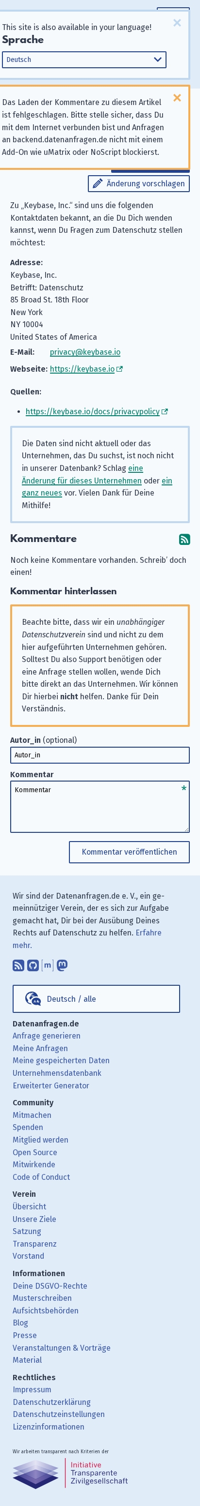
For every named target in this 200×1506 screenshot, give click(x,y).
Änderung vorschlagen (146, 183)
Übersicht (29, 1206)
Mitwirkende (34, 1164)
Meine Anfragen (40, 1048)
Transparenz (35, 1244)
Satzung (27, 1231)
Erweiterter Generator (51, 1085)
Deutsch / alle (71, 999)
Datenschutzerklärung (52, 1402)
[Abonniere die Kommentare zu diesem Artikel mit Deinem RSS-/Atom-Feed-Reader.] (184, 538)
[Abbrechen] (177, 23)
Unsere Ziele (34, 1219)
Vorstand (28, 1256)
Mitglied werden (40, 1140)
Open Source (35, 1152)
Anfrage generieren (47, 1035)
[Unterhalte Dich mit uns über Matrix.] (47, 963)
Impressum (32, 1389)
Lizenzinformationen (48, 1426)
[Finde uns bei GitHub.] (33, 963)
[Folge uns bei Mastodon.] (62, 963)
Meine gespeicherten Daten (61, 1060)
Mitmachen (32, 1115)
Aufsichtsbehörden (46, 1310)
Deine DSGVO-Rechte (50, 1286)
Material (27, 1360)
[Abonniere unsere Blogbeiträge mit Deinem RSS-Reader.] (18, 963)
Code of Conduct (41, 1177)
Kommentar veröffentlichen (129, 852)
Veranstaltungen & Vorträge (62, 1348)
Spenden (28, 1127)
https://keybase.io (82, 369)
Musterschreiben (42, 1298)
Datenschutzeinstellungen (59, 1414)
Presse (25, 1335)
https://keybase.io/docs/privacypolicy (93, 411)
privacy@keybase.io (85, 352)
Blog (20, 1322)
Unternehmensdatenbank (57, 1073)
